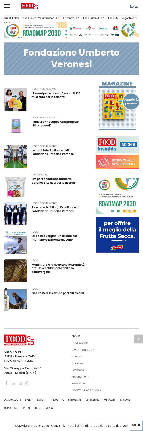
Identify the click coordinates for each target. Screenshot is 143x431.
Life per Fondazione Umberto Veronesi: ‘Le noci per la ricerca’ (54, 181)
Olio (35, 232)
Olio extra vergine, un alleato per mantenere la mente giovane (54, 238)
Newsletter (78, 383)
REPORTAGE (11, 408)
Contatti (77, 356)
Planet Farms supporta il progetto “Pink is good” (55, 123)
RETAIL (27, 408)
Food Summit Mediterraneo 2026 (41, 18)
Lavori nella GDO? (83, 350)
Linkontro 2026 (71, 18)
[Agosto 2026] (117, 106)
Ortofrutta (40, 175)
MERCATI (109, 400)
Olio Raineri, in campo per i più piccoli (58, 293)
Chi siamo (78, 363)
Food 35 (113, 18)
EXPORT (42, 400)
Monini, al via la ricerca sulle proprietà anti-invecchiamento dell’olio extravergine (58, 268)
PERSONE (124, 400)
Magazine (117, 83)
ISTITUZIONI (74, 400)
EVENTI (29, 400)
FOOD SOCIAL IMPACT (45, 89)
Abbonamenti (80, 376)
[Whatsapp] (27, 383)
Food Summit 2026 (94, 18)
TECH (38, 408)
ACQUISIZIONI (12, 400)
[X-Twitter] (20, 383)
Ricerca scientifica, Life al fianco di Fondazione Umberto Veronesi (55, 209)
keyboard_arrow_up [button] (138, 339)
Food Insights (80, 343)
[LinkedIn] (14, 383)
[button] (7, 6)
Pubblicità (78, 370)
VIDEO (49, 408)
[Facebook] (7, 383)
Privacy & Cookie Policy (86, 390)
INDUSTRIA (57, 400)
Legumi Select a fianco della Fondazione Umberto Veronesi (53, 152)
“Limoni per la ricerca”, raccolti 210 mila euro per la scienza (56, 95)
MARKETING (92, 400)
